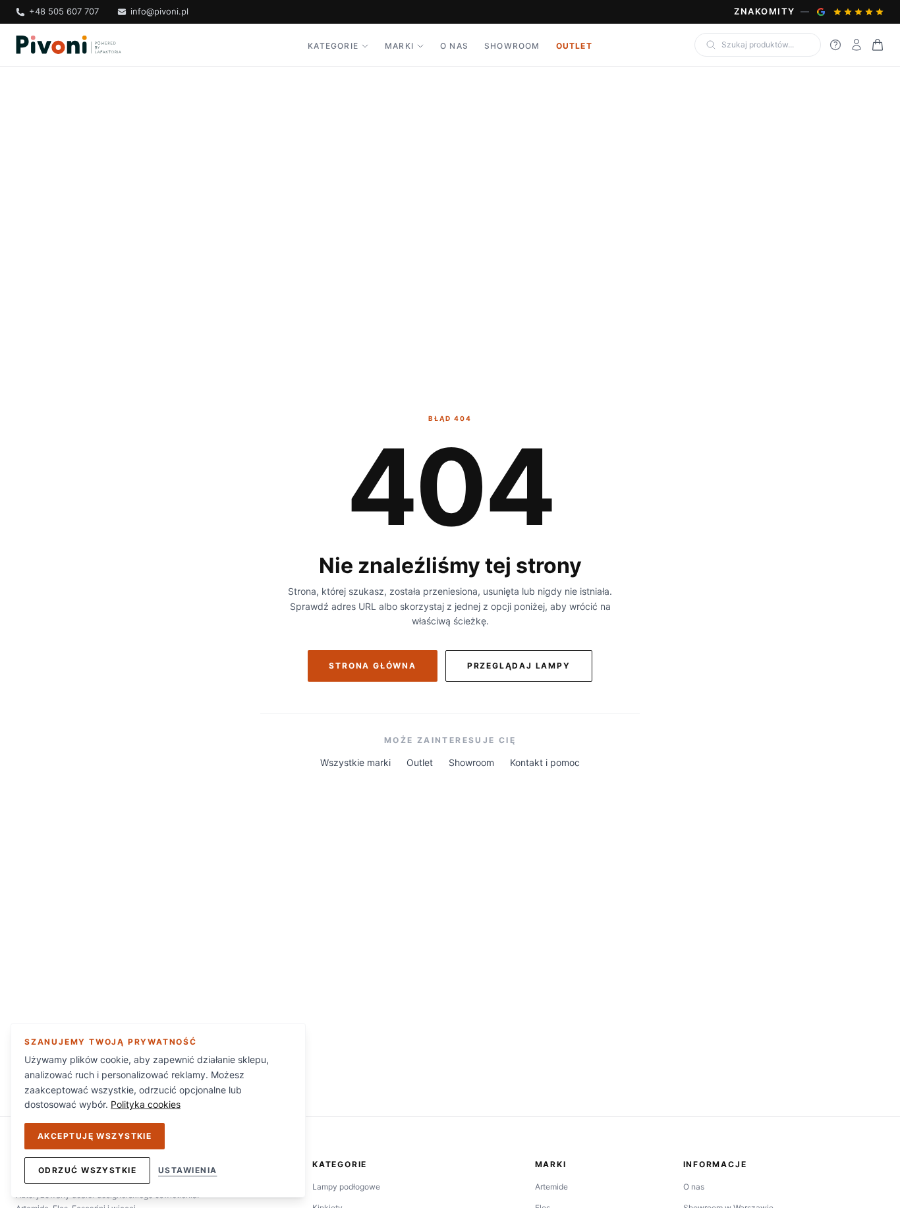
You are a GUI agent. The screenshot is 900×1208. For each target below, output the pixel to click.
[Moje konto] (856, 44)
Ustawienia (187, 1170)
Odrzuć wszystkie (87, 1170)
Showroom (512, 46)
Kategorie (333, 46)
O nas (454, 46)
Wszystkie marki (355, 762)
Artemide (551, 1187)
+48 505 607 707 (64, 11)
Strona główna (372, 666)
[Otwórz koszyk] (877, 44)
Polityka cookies (146, 1104)
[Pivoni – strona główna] (68, 45)
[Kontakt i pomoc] (835, 44)
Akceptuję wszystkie (95, 1136)
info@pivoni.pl (159, 11)
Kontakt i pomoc (545, 762)
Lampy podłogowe (346, 1187)
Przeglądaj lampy (519, 666)
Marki (399, 46)
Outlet (574, 46)
